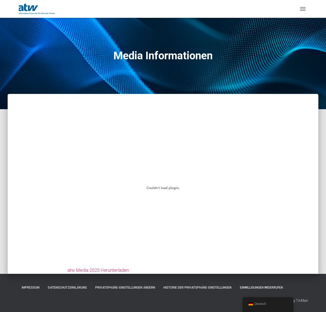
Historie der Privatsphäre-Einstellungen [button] (198, 287)
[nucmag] (37, 9)
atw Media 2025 (83, 270)
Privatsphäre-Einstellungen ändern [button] (125, 287)
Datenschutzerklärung (67, 287)
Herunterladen (115, 270)
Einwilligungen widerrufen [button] (261, 287)
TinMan (302, 301)
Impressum (30, 287)
